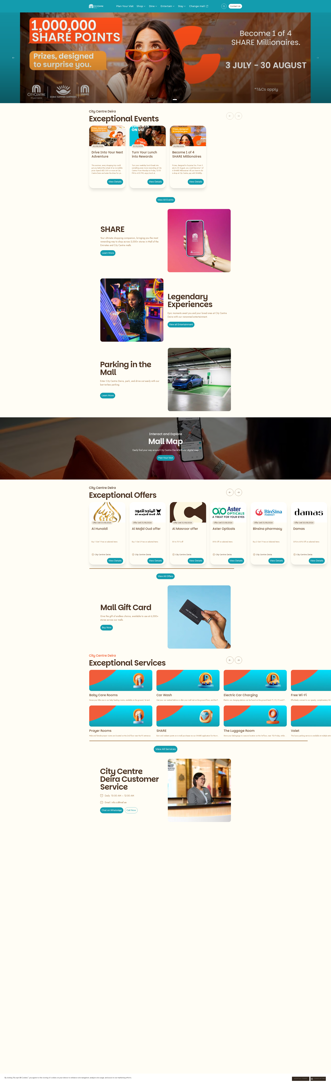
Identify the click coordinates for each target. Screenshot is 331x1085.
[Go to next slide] (238, 492)
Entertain (166, 6)
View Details (115, 181)
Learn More (165, 80)
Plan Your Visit (125, 6)
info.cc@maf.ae (119, 802)
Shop (140, 6)
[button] (318, 1079)
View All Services (166, 749)
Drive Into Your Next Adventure (107, 154)
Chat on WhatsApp (112, 810)
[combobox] (224, 6)
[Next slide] (317, 58)
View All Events (166, 200)
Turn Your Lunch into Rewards (144, 154)
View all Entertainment (181, 324)
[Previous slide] (13, 58)
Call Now (131, 810)
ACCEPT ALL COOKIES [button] (300, 1079)
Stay (180, 6)
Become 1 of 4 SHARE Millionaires (186, 154)
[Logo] (96, 6)
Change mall (197, 6)
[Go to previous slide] (230, 492)
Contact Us (235, 6)
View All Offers (165, 576)
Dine (152, 6)
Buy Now (106, 627)
